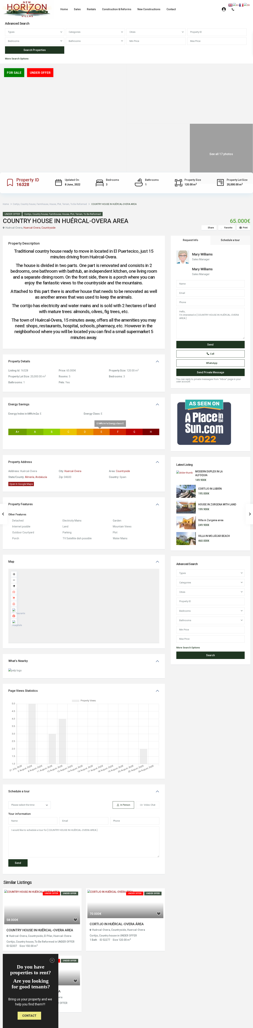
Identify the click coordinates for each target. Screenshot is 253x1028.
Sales (77, 9)
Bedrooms (13, 41)
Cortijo (16, 204)
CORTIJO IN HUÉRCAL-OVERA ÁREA (117, 924)
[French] (241, 4)
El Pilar (48, 935)
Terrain (65, 204)
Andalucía (41, 477)
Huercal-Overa (32, 227)
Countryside (48, 227)
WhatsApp (211, 363)
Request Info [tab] (190, 240)
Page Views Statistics (23, 690)
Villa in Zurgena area (210, 520)
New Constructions (148, 9)
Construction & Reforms (116, 9)
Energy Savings (18, 404)
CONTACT (29, 1015)
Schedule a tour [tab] (230, 240)
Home (64, 9)
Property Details (19, 361)
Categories (74, 32)
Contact (171, 9)
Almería (29, 477)
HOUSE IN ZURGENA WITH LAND (217, 504)
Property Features (20, 504)
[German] (247, 4)
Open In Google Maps (21, 484)
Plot (59, 204)
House (52, 204)
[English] (230, 4)
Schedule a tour (19, 791)
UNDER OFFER (12, 214)
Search (210, 655)
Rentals (91, 9)
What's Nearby (18, 661)
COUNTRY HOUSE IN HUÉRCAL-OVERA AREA (39, 930)
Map (11, 561)
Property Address (20, 462)
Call (212, 353)
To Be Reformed (78, 204)
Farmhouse (42, 204)
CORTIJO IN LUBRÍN (210, 488)
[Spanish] (236, 4)
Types (11, 32)
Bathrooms (75, 41)
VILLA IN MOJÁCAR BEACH (214, 535)
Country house (28, 204)
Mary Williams (202, 254)
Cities (132, 32)
